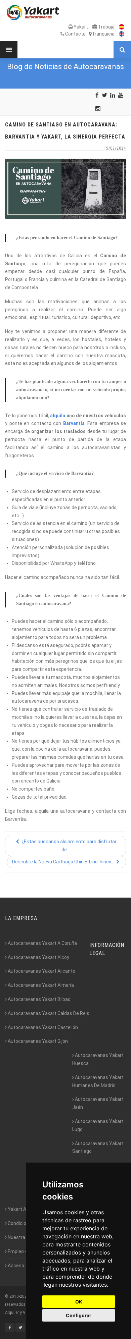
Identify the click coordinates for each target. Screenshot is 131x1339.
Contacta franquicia (89, 34)
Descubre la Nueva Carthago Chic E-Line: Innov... (63, 861)
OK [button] (78, 1301)
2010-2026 (19, 1296)
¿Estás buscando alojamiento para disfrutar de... (68, 845)
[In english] (120, 34)
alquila (57, 415)
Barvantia (74, 423)
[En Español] (120, 27)
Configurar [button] (78, 1315)
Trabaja (106, 27)
